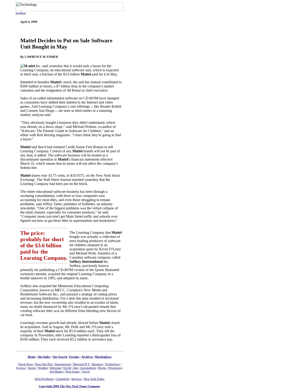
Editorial (55, 368)
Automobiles (88, 368)
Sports (32, 368)
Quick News (25, 364)
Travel (86, 371)
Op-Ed (67, 368)
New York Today (94, 379)
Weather (43, 368)
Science (21, 368)
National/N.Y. (81, 364)
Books (102, 368)
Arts (75, 368)
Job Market (57, 371)
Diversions (115, 368)
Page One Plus (44, 364)
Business (97, 364)
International (63, 364)
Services (76, 379)
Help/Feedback (44, 379)
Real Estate (73, 371)
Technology (112, 364)
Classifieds (62, 379)
